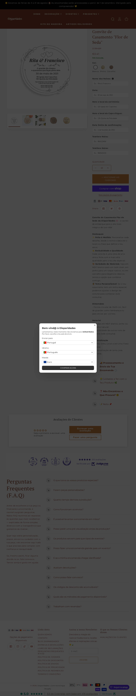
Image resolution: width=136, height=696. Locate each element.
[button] (68, 342)
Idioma (45, 348)
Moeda (45, 358)
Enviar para (47, 338)
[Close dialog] (95, 325)
